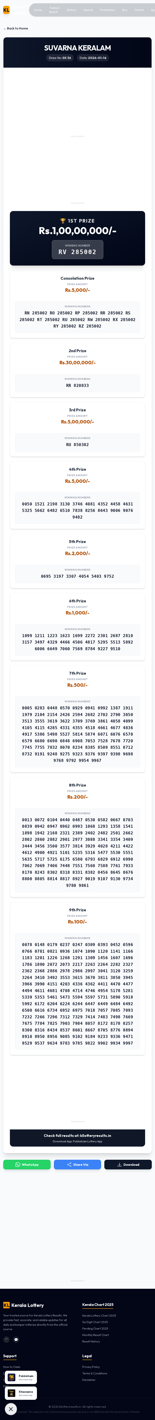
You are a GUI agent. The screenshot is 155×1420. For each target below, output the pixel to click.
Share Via (80, 1165)
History (71, 10)
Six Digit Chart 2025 (95, 1322)
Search (88, 10)
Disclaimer (89, 1380)
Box (124, 10)
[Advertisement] (77, 105)
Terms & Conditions (94, 1373)
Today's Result (54, 10)
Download (131, 1165)
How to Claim (11, 1367)
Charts (139, 10)
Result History (91, 1341)
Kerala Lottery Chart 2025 (99, 1315)
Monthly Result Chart (95, 1335)
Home (38, 10)
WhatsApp (30, 1165)
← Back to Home (15, 28)
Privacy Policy (91, 1367)
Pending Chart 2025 (95, 1328)
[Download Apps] (11, 1409)
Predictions (107, 10)
